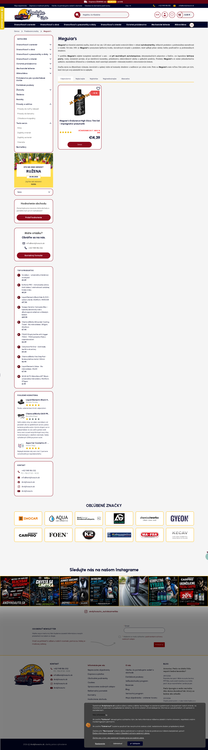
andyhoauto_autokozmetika (103, 611)
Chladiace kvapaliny (26, 118)
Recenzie (129, 685)
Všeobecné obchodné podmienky (97, 6)
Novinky (20, 99)
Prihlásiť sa (159, 645)
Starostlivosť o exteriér (26, 44)
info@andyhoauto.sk (31, 477)
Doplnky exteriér (24, 137)
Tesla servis (21, 123)
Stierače (21, 142)
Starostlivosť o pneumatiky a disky (32, 54)
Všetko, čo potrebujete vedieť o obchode (67, 6)
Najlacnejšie (80, 79)
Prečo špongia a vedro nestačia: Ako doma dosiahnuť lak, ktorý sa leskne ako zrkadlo (178, 691)
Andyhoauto (27, 491)
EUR (157, 15)
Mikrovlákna (21, 73)
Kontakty (92, 695)
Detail (79, 145)
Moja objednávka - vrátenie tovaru (141, 698)
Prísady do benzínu (25, 113)
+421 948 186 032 (30, 471)
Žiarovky (20, 90)
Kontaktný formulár (34, 255)
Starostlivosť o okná (25, 49)
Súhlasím (136, 743)
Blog (127, 689)
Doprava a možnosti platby (39, 6)
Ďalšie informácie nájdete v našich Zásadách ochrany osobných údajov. (121, 733)
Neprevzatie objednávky (99, 670)
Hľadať (77, 15)
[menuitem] (25, 25)
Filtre (19, 128)
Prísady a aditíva (24, 104)
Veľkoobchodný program (137, 681)
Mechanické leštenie (25, 68)
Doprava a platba (96, 674)
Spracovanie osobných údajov (101, 686)
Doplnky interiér (24, 133)
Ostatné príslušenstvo (26, 64)
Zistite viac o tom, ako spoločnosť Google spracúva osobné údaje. (118, 738)
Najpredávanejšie (109, 79)
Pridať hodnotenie (33, 217)
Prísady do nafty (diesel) (28, 109)
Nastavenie (100, 743)
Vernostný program (134, 693)
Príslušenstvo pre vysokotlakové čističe (30, 79)
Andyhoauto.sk (28, 482)
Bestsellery (21, 147)
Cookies (91, 682)
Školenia (20, 94)
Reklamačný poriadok (97, 691)
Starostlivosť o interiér (26, 59)
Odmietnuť (117, 743)
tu (106, 715)
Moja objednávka (20, 6)
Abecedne (125, 79)
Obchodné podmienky (98, 678)
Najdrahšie (94, 79)
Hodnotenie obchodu (97, 699)
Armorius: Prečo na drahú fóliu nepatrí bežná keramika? (177, 669)
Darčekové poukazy (25, 85)
